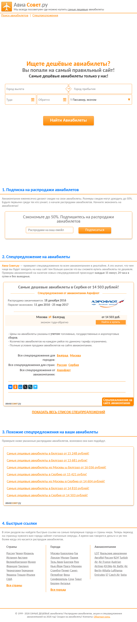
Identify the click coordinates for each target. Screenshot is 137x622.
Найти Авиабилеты (68, 120)
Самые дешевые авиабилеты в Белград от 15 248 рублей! (48, 453)
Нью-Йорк (56, 566)
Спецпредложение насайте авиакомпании (117, 402)
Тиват (78, 579)
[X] (25, 387)
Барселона (66, 553)
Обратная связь (102, 617)
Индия (32, 562)
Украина (11, 575)
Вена (67, 575)
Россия (62, 365)
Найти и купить (111, 322)
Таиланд (23, 566)
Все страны (14, 585)
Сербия (73, 365)
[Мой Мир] (20, 387)
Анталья (65, 583)
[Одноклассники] (15, 387)
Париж (74, 557)
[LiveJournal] (30, 387)
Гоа (76, 553)
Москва (75, 355)
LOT (97, 553)
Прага (66, 566)
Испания (11, 557)
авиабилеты (59, 6)
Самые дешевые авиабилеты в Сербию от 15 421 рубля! (47, 474)
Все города (58, 590)
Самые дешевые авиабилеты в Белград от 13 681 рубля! (47, 460)
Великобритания (16, 562)
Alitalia (106, 570)
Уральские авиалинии (113, 553)
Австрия (22, 557)
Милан (65, 557)
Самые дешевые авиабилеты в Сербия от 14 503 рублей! (68, 287)
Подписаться (94, 230)
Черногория (13, 570)
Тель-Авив (56, 562)
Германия (27, 570)
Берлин (55, 583)
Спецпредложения (45, 15)
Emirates (100, 575)
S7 (107, 575)
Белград (62, 355)
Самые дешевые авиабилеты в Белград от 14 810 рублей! (48, 488)
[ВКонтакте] (10, 387)
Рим (76, 562)
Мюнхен (76, 566)
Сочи (71, 579)
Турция (21, 575)
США (9, 579)
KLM (116, 557)
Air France (105, 562)
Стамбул (55, 570)
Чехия (19, 553)
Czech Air (114, 575)
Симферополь (58, 579)
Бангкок (68, 562)
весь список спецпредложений (68, 412)
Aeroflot (99, 557)
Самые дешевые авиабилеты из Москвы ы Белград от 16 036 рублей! (56, 467)
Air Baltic (118, 566)
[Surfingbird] (35, 387)
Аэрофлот (64, 370)
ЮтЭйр (108, 566)
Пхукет (65, 570)
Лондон (55, 557)
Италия (30, 575)
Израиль (29, 553)
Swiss (124, 575)
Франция (11, 566)
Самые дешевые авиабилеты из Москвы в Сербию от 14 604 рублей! (56, 481)
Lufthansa (116, 570)
